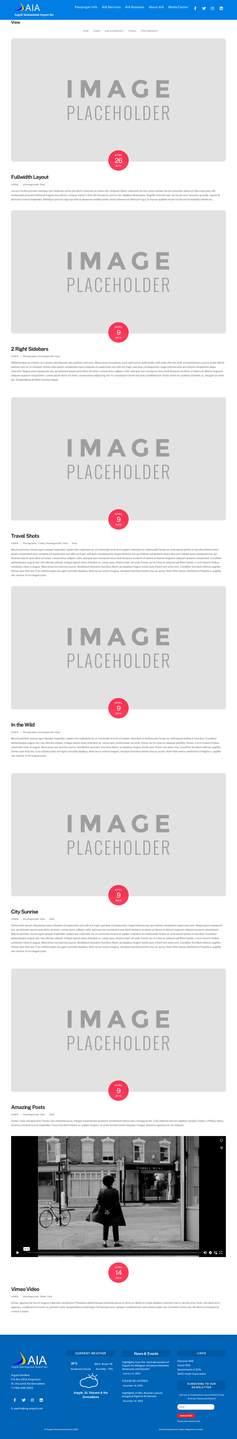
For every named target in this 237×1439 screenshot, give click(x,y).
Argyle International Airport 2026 (62, 1429)
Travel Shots (25, 536)
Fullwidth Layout (30, 177)
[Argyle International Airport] (27, 10)
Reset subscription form (188, 1421)
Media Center (178, 7)
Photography (149, 31)
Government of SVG (189, 1369)
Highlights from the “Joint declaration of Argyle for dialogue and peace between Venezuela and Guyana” (145, 1365)
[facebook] (195, 7)
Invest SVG (183, 1365)
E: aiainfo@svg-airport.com (27, 1408)
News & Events (146, 1353)
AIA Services (111, 7)
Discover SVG (185, 1361)
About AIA (156, 7)
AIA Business (134, 7)
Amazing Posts (28, 1107)
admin (15, 184)
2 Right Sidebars (29, 349)
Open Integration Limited (191, 1429)
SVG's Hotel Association (191, 1373)
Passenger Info (86, 7)
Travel (132, 31)
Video (97, 31)
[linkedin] (221, 7)
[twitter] (204, 7)
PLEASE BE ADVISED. (135, 1380)
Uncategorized (114, 31)
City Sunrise (24, 912)
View (86, 31)
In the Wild (23, 725)
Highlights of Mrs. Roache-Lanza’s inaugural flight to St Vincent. (142, 1394)
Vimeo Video (25, 1289)
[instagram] (212, 7)
